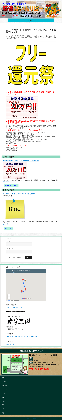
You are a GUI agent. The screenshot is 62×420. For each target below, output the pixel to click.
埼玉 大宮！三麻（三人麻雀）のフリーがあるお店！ (20, 194)
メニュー (31, 20)
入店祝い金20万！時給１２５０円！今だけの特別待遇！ (21, 160)
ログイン (4, 409)
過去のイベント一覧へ (11, 185)
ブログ (3, 401)
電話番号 (9, 241)
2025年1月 (10, 344)
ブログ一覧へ (9, 228)
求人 (3, 405)
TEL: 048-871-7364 (39, 369)
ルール (3, 381)
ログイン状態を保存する (15, 257)
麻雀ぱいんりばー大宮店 (31, 418)
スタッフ (4, 397)
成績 (3, 413)
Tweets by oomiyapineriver (14, 307)
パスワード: (9, 249)
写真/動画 (4, 385)
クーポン (4, 393)
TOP (3, 377)
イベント (4, 389)
